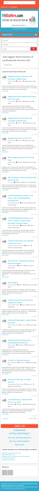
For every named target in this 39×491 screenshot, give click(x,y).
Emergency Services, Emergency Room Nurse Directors (16, 456)
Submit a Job (4, 7)
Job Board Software (6, 485)
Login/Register (13, 7)
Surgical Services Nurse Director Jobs (11, 453)
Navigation (7, 35)
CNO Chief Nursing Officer (8, 458)
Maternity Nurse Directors (8, 459)
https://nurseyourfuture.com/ (29, 483)
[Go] (34, 49)
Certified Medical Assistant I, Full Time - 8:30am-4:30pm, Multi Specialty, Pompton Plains (20, 220)
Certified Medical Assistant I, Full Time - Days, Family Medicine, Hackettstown (20, 198)
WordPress (21, 485)
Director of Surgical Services (19, 360)
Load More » (5, 418)
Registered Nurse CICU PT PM (19, 138)
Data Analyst (13, 283)
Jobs (30, 418)
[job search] (35, 418)
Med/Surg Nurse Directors (8, 454)
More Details (5, 91)
